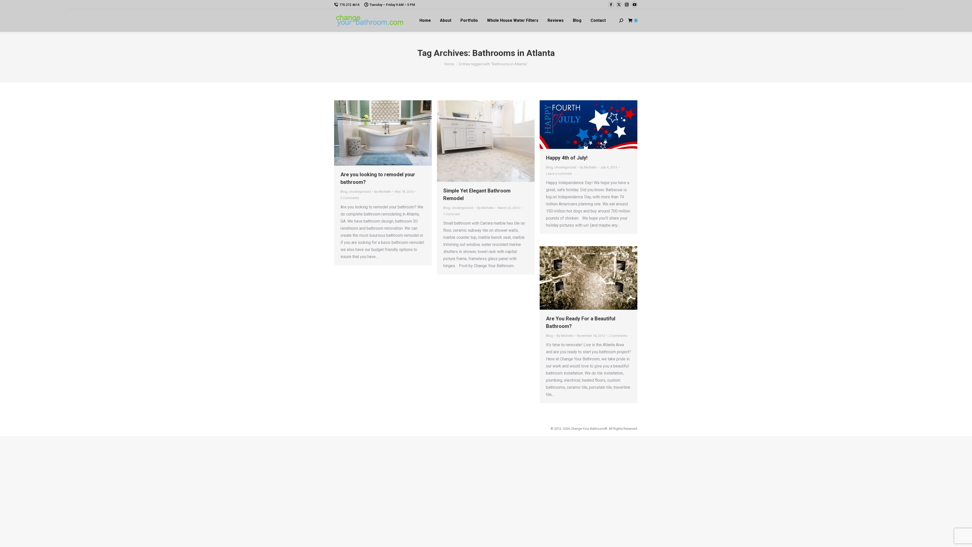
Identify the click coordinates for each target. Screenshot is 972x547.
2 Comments (618, 336)
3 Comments (349, 198)
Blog (343, 191)
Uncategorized (360, 191)
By (382, 191)
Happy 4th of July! (567, 158)
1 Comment (451, 214)
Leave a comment (559, 173)
